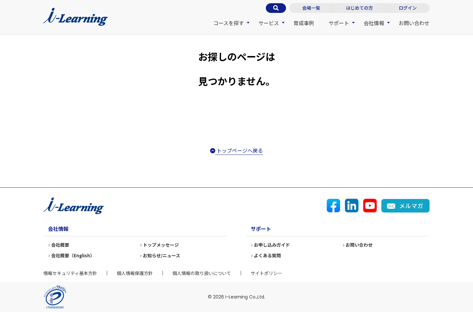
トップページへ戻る (239, 150)
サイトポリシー (266, 273)
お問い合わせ (414, 23)
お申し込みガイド (272, 244)
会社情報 (374, 23)
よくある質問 (267, 255)
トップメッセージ (161, 244)
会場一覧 (311, 8)
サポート (339, 23)
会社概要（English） (73, 255)
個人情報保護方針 (135, 273)
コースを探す (228, 23)
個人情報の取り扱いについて (201, 273)
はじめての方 (359, 8)
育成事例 (303, 23)
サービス (268, 23)
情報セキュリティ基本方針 (70, 273)
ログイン (408, 8)
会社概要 (60, 244)
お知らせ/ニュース (161, 255)
